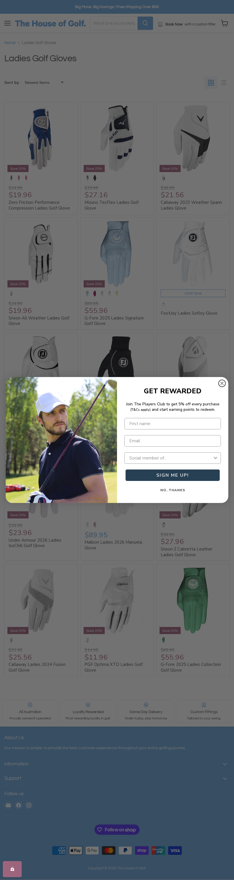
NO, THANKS (172, 490)
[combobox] (171, 458)
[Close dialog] (222, 383)
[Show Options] (215, 458)
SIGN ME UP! (172, 475)
